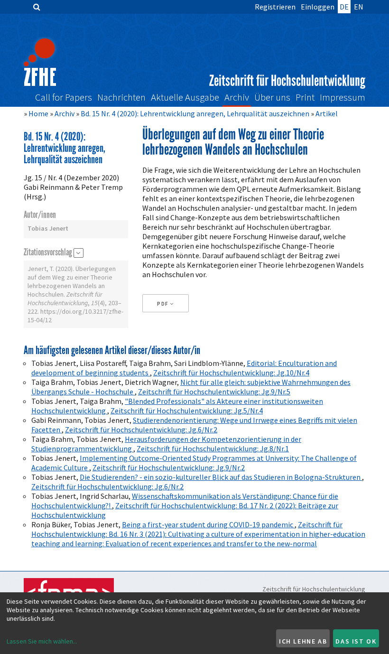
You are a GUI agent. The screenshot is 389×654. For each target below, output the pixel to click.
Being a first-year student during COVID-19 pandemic (208, 524)
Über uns (272, 98)
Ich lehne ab (303, 641)
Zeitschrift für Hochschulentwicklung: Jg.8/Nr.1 (213, 448)
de (344, 6)
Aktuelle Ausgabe (185, 98)
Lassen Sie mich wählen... (42, 641)
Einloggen (317, 6)
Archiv (236, 98)
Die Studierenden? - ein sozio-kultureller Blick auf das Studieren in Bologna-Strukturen (221, 477)
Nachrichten (121, 98)
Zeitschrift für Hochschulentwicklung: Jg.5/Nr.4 (187, 410)
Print (305, 98)
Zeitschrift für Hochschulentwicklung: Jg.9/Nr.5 (214, 391)
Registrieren (275, 6)
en (358, 6)
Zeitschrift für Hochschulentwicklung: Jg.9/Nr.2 (169, 467)
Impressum (342, 98)
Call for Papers (63, 98)
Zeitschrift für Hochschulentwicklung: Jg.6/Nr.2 (141, 429)
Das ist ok (355, 641)
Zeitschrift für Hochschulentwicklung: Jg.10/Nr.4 (231, 372)
